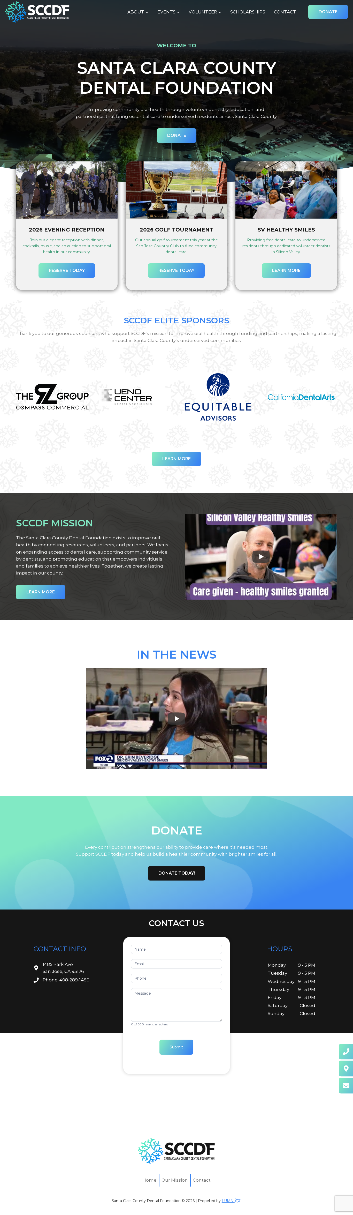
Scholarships (247, 11)
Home (149, 1180)
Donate (328, 11)
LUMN (228, 1200)
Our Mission (175, 1180)
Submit (176, 1047)
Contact (285, 11)
